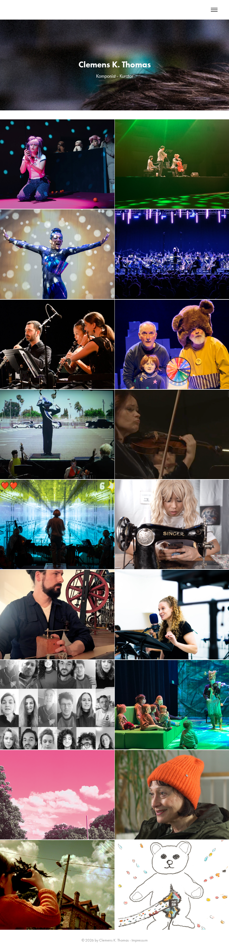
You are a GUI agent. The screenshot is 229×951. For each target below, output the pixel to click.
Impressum (140, 940)
